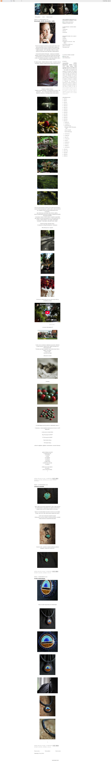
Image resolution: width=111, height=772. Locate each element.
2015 (65, 117)
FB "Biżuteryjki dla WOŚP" (47, 437)
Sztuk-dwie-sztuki (66, 47)
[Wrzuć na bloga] (54, 478)
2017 (65, 114)
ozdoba (67, 77)
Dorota (64, 87)
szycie (64, 74)
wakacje (75, 71)
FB (59, 428)
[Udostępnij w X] (55, 478)
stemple (65, 76)
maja (66, 140)
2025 (65, 100)
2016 (65, 115)
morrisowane (68, 92)
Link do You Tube (51, 324)
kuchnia (75, 77)
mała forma (69, 66)
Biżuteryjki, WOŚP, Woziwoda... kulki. (44, 21)
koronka (68, 91)
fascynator (73, 68)
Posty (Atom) (41, 753)
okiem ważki (65, 83)
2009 (65, 154)
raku (71, 92)
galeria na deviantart (66, 45)
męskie (69, 82)
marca (66, 143)
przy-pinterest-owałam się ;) (68, 44)
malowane (70, 78)
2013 (65, 120)
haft (63, 68)
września (66, 133)
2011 (65, 150)
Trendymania (65, 29)
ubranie (74, 83)
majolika (65, 78)
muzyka (73, 73)
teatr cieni (75, 87)
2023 (65, 104)
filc (69, 67)
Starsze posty (58, 751)
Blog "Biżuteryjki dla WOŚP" (47, 434)
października (67, 125)
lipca (66, 137)
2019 (65, 110)
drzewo (70, 86)
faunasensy (65, 82)
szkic (74, 86)
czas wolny (65, 86)
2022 (65, 105)
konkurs (65, 72)
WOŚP (71, 77)
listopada (67, 123)
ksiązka (71, 87)
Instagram (64, 38)
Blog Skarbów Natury (47, 440)
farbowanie (70, 74)
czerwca (66, 138)
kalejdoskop (64, 91)
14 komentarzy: (49, 745)
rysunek (64, 67)
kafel (73, 67)
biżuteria (40, 572)
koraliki (49, 572)
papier (68, 68)
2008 (65, 155)
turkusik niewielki (39, 486)
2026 (65, 99)
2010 (65, 152)
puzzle (70, 83)
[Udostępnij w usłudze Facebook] (56, 478)
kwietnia (66, 142)
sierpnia (66, 135)
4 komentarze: (49, 478)
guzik (74, 76)
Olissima (64, 30)
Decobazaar (65, 32)
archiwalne (67, 87)
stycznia (66, 147)
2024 (65, 102)
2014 (65, 119)
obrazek (69, 71)
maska (75, 91)
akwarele (64, 71)
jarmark (67, 69)
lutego (66, 145)
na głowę (73, 82)
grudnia (66, 122)
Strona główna (37, 16)
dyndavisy (73, 81)
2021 (65, 107)
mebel (63, 92)
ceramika (45, 572)
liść (70, 72)
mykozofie (66, 81)
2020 (65, 109)
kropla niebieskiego (39, 578)
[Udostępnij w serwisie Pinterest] (57, 478)
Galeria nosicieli (49, 16)
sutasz (70, 76)
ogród (64, 77)
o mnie (43, 16)
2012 (65, 149)
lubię (71, 91)
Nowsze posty (37, 751)
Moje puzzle (65, 40)
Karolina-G (56, 5)
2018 (65, 112)
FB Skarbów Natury (47, 442)
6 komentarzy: (49, 571)
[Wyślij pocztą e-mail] (52, 478)
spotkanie (36, 480)
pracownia (73, 69)
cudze (68, 73)
